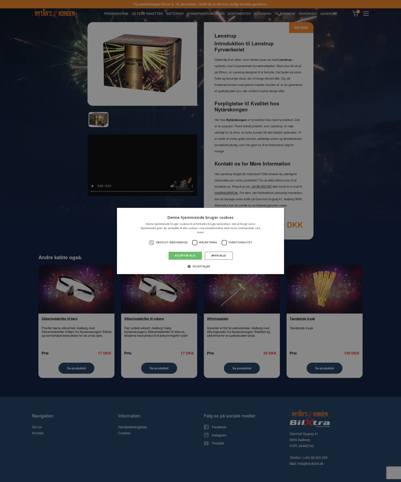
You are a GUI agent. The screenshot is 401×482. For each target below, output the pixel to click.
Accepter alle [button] (185, 255)
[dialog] (200, 241)
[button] (200, 266)
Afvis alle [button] (218, 255)
